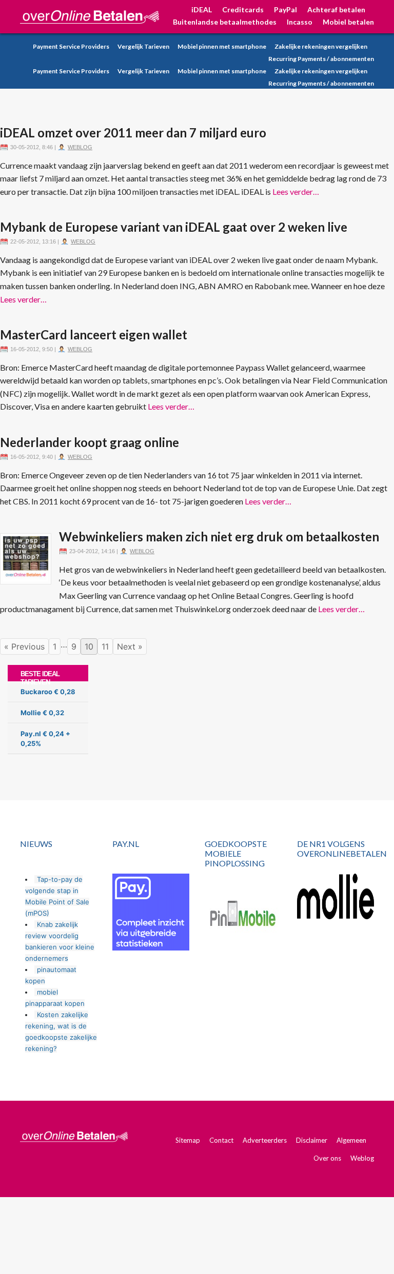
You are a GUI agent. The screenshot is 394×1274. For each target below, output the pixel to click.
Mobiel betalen (348, 21)
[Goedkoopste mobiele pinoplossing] (243, 915)
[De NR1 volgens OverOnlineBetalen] (335, 896)
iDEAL (201, 9)
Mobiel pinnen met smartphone (222, 46)
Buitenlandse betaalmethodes (225, 21)
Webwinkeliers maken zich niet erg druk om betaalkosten (219, 536)
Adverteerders (265, 1140)
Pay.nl (31, 734)
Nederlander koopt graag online (89, 442)
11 (105, 646)
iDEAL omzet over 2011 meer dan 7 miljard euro (133, 132)
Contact (221, 1140)
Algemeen (351, 1140)
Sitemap (187, 1140)
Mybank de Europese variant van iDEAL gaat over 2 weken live (173, 226)
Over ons (327, 1158)
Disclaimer (311, 1140)
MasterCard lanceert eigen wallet (93, 334)
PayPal (285, 9)
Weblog (80, 147)
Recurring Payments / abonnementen (321, 59)
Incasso (299, 21)
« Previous (24, 646)
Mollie (31, 713)
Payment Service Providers (71, 46)
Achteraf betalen (336, 9)
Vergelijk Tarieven (143, 46)
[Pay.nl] (150, 912)
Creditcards (243, 9)
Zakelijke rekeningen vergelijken (320, 46)
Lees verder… (295, 191)
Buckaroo (36, 691)
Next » (130, 646)
